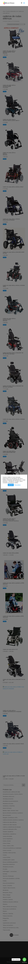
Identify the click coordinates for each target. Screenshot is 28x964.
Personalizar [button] (17, 484)
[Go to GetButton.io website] (24, 962)
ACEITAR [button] (11, 484)
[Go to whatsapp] (24, 959)
